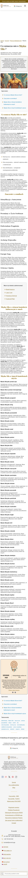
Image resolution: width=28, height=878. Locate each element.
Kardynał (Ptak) (10, 299)
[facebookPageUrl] (12, 692)
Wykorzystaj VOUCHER (14, 801)
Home (2, 40)
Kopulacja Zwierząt (11, 295)
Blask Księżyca (10, 289)
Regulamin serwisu (13, 807)
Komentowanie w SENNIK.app (13, 815)
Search (2, 874)
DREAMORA (7, 854)
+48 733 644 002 (8, 839)
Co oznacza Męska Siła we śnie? (13, 95)
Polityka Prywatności (14, 810)
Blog (14, 787)
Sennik (7, 40)
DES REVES (7, 858)
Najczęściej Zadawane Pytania (13, 818)
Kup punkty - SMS (14, 796)
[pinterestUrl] (15, 692)
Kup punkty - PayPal (13, 798)
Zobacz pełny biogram (14, 690)
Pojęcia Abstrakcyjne (16, 40)
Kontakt (14, 823)
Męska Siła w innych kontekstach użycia (15, 108)
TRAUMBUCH (7, 850)
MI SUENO (6, 862)
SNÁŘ (5, 864)
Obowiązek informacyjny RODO (14, 812)
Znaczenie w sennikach (10, 98)
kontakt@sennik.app (9, 842)
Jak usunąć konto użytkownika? (14, 820)
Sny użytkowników (14, 785)
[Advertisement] (14, 25)
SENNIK (5, 847)
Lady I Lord (9, 292)
